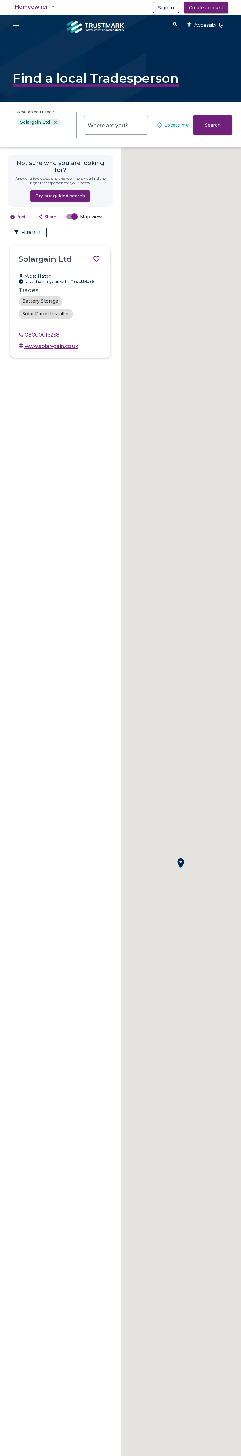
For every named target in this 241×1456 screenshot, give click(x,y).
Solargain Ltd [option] (39, 122)
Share (47, 216)
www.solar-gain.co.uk (48, 346)
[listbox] (44, 126)
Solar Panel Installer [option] (45, 313)
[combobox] (35, 7)
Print (17, 216)
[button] (181, 863)
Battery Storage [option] (40, 301)
